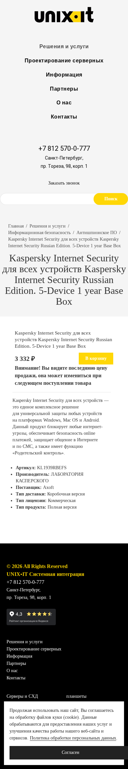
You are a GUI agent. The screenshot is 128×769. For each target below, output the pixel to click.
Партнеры (64, 89)
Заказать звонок (64, 183)
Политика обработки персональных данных (73, 738)
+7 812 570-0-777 (64, 148)
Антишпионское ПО (96, 232)
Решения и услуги (64, 46)
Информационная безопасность (39, 232)
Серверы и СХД (22, 696)
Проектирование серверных (64, 60)
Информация (64, 74)
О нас (64, 102)
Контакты (64, 117)
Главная (16, 226)
